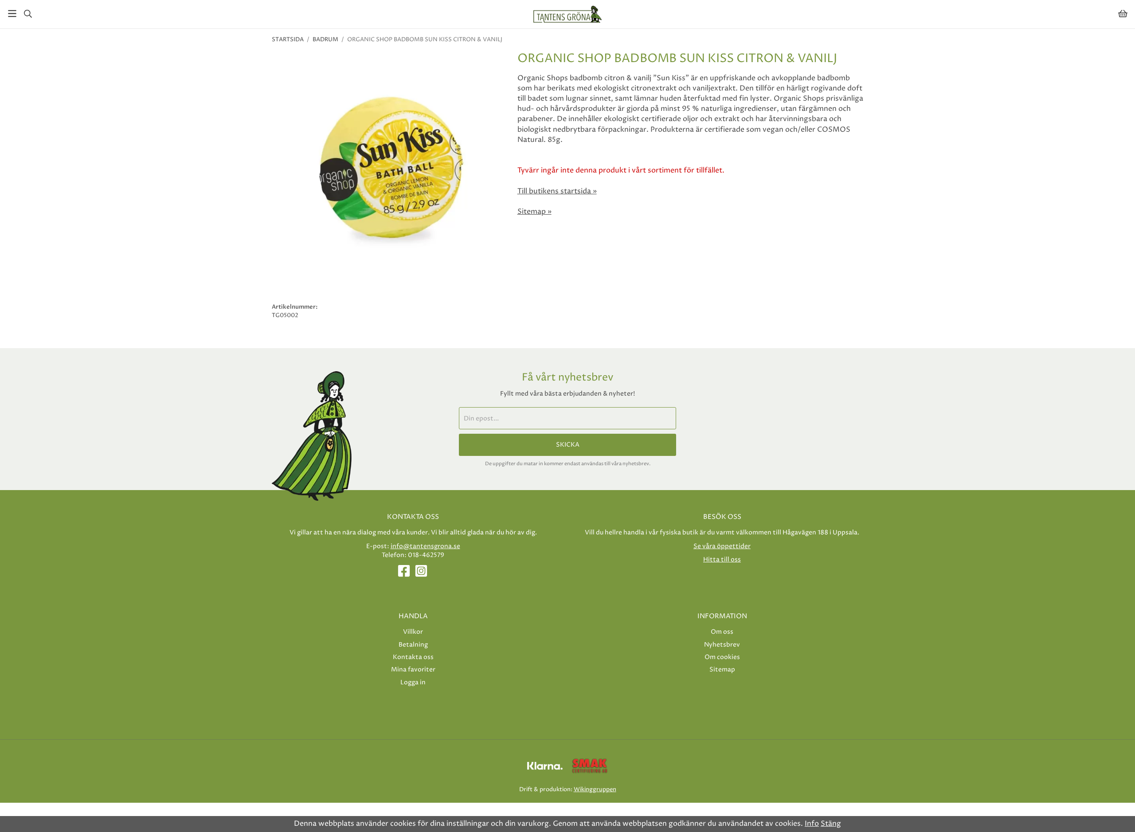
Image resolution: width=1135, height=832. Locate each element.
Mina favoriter (413, 669)
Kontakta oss (413, 657)
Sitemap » (534, 211)
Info (812, 823)
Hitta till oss (722, 559)
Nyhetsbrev (722, 644)
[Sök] (27, 14)
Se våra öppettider (722, 546)
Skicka (567, 444)
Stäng (831, 823)
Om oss (722, 632)
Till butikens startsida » (557, 191)
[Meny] (12, 13)
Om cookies (722, 657)
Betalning (413, 644)
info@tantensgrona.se (425, 546)
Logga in (413, 682)
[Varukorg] (1123, 13)
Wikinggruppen (595, 789)
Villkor (413, 632)
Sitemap (722, 669)
